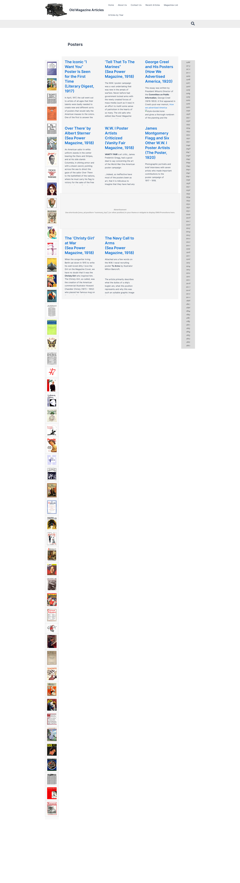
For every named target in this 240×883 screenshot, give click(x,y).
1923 (188, 235)
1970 (188, 72)
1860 (188, 345)
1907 (188, 286)
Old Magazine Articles (86, 10)
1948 (188, 148)
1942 (188, 169)
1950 (188, 141)
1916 (188, 259)
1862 (188, 338)
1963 (188, 96)
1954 (188, 127)
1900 (188, 297)
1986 (188, 62)
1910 (188, 279)
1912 (188, 273)
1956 (188, 120)
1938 (188, 183)
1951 (188, 138)
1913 (188, 269)
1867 (188, 324)
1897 (188, 304)
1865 (188, 328)
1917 (188, 255)
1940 (188, 176)
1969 (188, 76)
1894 (188, 310)
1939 (188, 179)
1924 (188, 231)
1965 (188, 89)
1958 (188, 114)
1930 (188, 210)
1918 (188, 252)
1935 (188, 193)
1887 (188, 317)
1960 (188, 107)
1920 (188, 245)
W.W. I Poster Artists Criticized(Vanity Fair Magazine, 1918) (119, 138)
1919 (188, 248)
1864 (188, 331)
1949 (188, 145)
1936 (188, 190)
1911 (188, 276)
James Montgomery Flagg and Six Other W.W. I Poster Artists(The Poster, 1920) (157, 143)
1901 (188, 293)
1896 (188, 307)
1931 (188, 207)
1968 (188, 79)
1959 (188, 110)
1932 (188, 203)
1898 (188, 300)
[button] (193, 24)
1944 (188, 162)
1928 (188, 217)
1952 (188, 134)
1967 (188, 83)
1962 (188, 100)
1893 (188, 314)
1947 (188, 152)
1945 (188, 159)
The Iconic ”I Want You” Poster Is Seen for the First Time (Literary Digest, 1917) (79, 76)
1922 (188, 238)
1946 (188, 155)
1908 (188, 283)
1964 (188, 93)
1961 (188, 103)
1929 (188, 214)
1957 (188, 117)
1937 (188, 186)
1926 (188, 224)
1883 (188, 321)
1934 (188, 197)
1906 (188, 290)
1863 (188, 335)
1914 (188, 266)
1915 (188, 262)
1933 (188, 200)
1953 (188, 131)
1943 (188, 165)
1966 (188, 86)
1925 (188, 228)
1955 (188, 124)
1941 (188, 172)
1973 (188, 65)
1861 (188, 342)
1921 (188, 241)
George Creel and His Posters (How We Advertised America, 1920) (159, 72)
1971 (188, 69)
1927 (188, 221)
